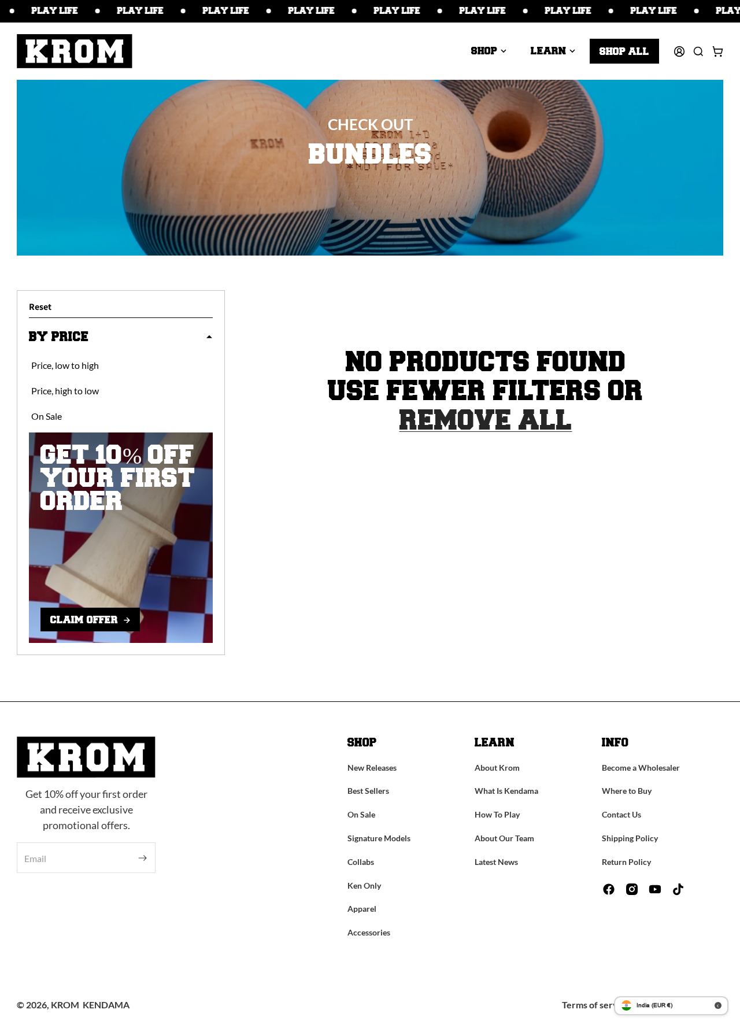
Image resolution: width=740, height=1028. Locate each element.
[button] (488, 51)
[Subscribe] (142, 858)
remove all (485, 421)
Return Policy (626, 862)
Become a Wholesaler (641, 767)
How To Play (497, 814)
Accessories (368, 932)
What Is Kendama (506, 791)
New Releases (372, 767)
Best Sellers (368, 791)
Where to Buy (627, 791)
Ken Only (364, 885)
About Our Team (504, 838)
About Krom (497, 767)
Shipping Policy (630, 838)
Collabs (360, 862)
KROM (65, 1004)
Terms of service (596, 1004)
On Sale (361, 814)
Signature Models (378, 838)
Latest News (496, 862)
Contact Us (621, 814)
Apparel (361, 909)
